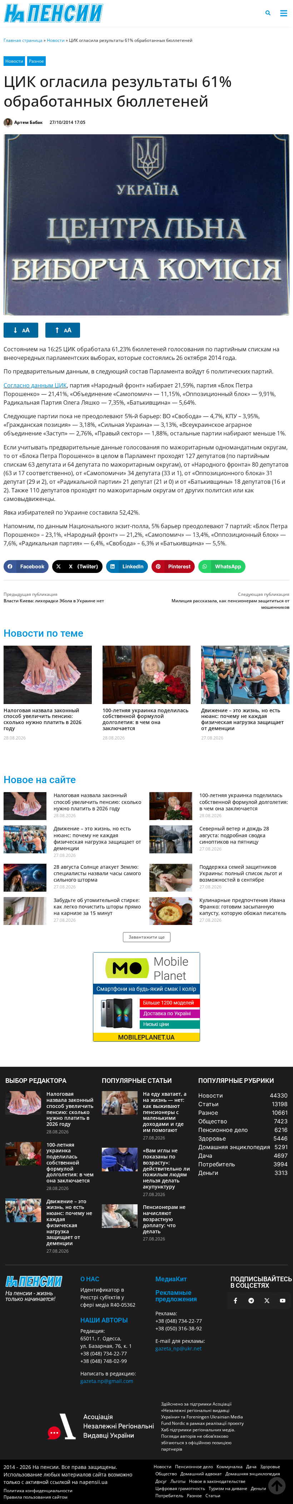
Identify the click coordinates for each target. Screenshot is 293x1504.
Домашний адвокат (201, 1474)
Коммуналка (230, 1467)
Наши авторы (104, 1320)
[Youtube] (282, 1300)
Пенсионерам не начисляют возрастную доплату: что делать (164, 1219)
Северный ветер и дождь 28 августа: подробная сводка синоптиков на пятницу (234, 835)
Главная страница (23, 40)
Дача (251, 1467)
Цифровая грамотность (180, 1488)
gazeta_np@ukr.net (178, 1348)
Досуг (161, 1481)
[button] (283, 13)
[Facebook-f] (235, 1300)
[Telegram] (251, 1300)
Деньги (258, 1488)
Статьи (212, 1496)
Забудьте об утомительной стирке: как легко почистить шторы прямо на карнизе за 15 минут (97, 906)
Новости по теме (43, 633)
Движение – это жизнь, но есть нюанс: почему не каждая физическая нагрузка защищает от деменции (242, 719)
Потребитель (169, 1496)
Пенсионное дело (194, 1467)
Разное (36, 61)
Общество (166, 1474)
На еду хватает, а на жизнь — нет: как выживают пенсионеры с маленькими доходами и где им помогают (165, 1111)
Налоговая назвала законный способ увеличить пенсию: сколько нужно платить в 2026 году (42, 719)
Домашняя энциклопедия (252, 1474)
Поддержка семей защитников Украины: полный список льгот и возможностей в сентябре (240, 873)
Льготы (177, 1481)
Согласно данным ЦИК (35, 385)
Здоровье (270, 1467)
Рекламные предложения (176, 1296)
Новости (56, 40)
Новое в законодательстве (217, 1481)
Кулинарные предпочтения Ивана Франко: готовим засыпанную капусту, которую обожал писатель (242, 906)
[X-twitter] (267, 1300)
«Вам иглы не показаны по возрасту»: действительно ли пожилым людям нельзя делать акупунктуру (166, 1168)
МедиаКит (171, 1279)
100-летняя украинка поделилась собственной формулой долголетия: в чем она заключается (145, 719)
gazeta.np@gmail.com (106, 1381)
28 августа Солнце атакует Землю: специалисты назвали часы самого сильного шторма (97, 873)
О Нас (89, 1279)
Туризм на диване (228, 1488)
